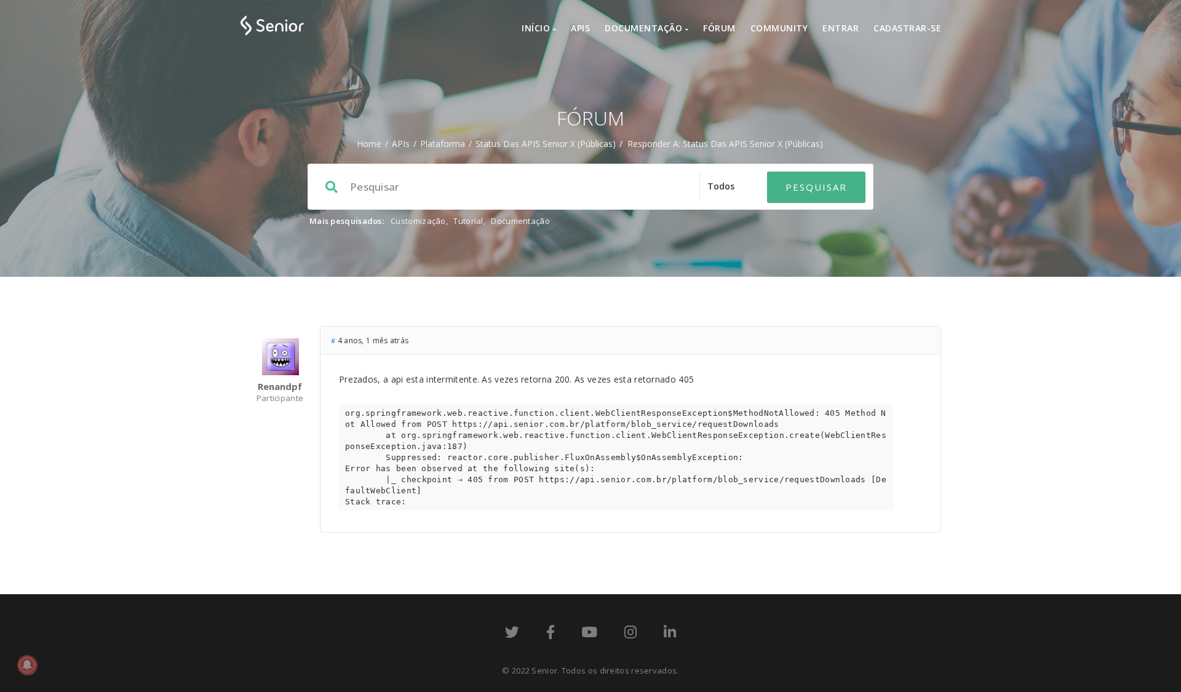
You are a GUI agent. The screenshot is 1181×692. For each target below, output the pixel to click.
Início (537, 28)
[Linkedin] (669, 634)
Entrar (840, 28)
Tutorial (468, 220)
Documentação (645, 28)
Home (369, 143)
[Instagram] (630, 634)
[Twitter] (512, 634)
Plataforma (442, 143)
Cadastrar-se (907, 28)
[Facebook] (550, 634)
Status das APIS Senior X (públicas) (545, 143)
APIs (580, 28)
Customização (418, 220)
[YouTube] (589, 634)
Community (779, 28)
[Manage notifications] (27, 665)
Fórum (719, 28)
